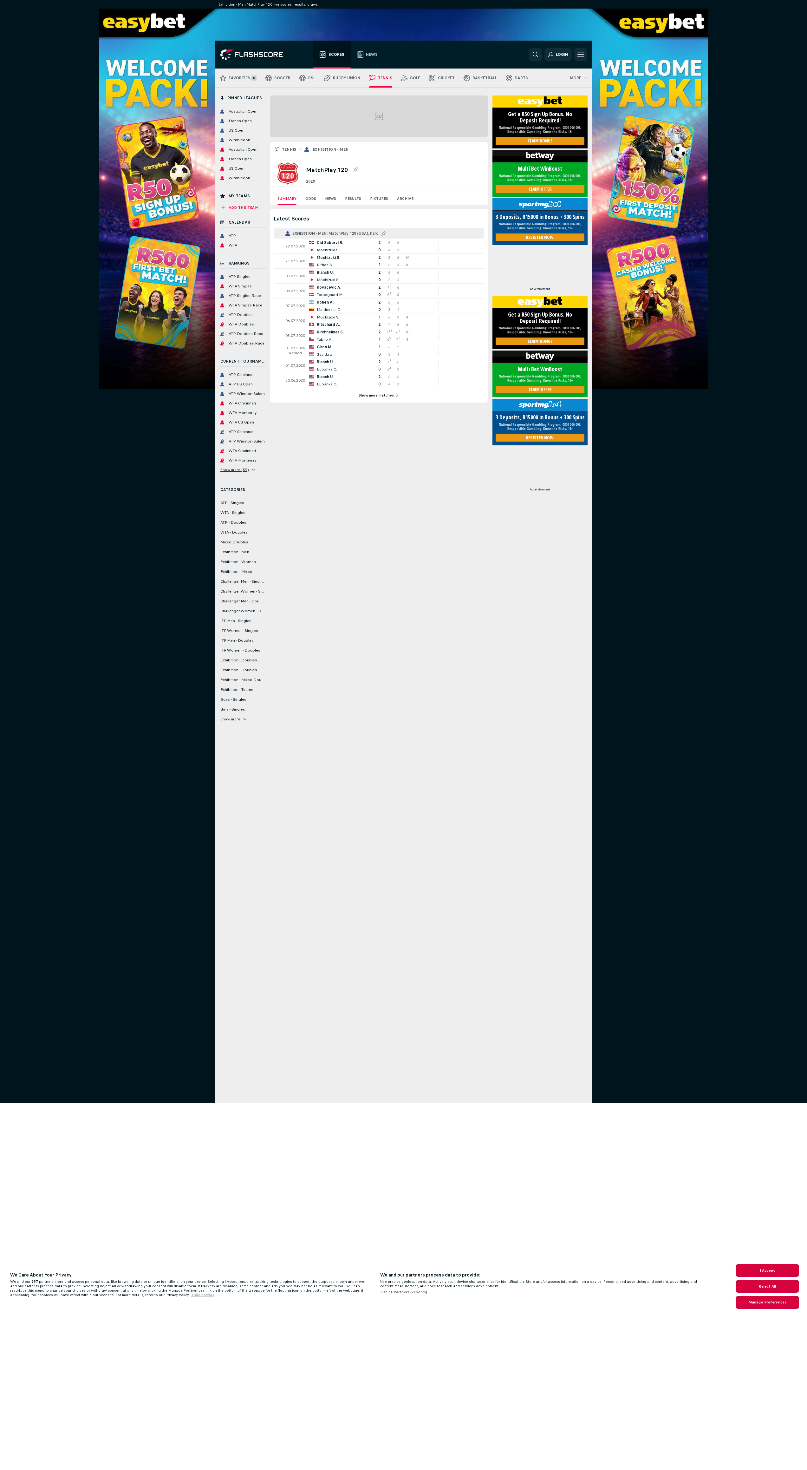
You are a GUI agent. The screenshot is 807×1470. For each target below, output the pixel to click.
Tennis (289, 149)
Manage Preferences (767, 1302)
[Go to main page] (256, 54)
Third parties (202, 1295)
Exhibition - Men (330, 149)
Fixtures (379, 198)
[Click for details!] (379, 246)
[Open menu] (580, 54)
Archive (405, 198)
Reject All (767, 1286)
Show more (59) (234, 470)
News (330, 198)
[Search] (535, 54)
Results (353, 198)
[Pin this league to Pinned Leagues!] (355, 170)
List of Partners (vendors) (403, 1292)
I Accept (767, 1270)
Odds (310, 198)
